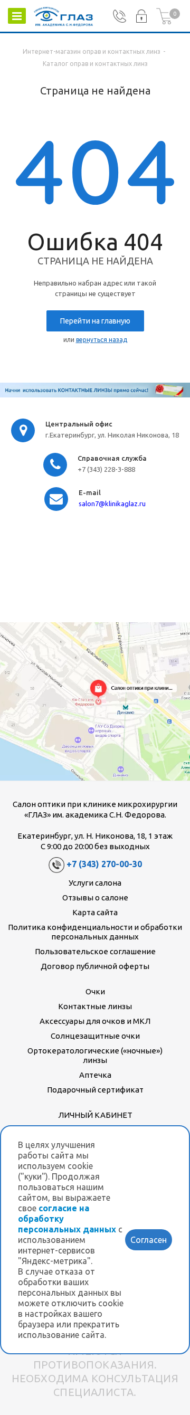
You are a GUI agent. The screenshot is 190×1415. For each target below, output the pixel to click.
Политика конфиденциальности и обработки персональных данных (95, 932)
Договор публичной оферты (95, 966)
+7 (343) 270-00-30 (104, 864)
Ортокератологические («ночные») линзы (95, 1055)
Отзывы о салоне (95, 897)
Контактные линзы (95, 1006)
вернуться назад (101, 339)
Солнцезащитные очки (95, 1035)
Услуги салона (95, 882)
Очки (95, 991)
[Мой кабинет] (141, 16)
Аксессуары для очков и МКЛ (95, 1021)
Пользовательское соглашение (95, 951)
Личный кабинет (95, 1114)
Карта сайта (95, 912)
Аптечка (95, 1074)
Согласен (148, 1240)
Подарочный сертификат (95, 1089)
